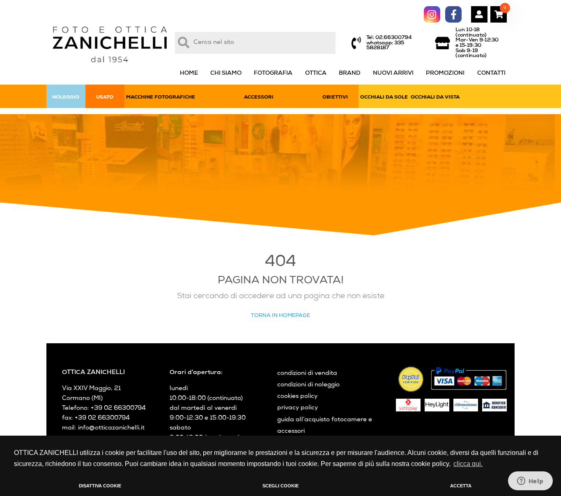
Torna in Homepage (280, 316)
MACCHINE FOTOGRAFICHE (160, 97)
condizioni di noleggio (308, 385)
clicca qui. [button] (468, 463)
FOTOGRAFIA (273, 73)
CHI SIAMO (225, 73)
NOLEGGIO (65, 97)
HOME (189, 73)
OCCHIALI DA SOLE (384, 97)
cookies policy (297, 396)
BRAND (350, 73)
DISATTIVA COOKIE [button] (100, 485)
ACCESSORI (259, 97)
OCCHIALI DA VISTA (435, 97)
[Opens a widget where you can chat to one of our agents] (530, 481)
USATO (104, 97)
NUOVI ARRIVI (393, 73)
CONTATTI (491, 73)
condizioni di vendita (307, 373)
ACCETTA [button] (460, 485)
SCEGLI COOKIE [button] (280, 485)
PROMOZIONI (445, 73)
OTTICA (315, 73)
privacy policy (297, 408)
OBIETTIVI (335, 97)
